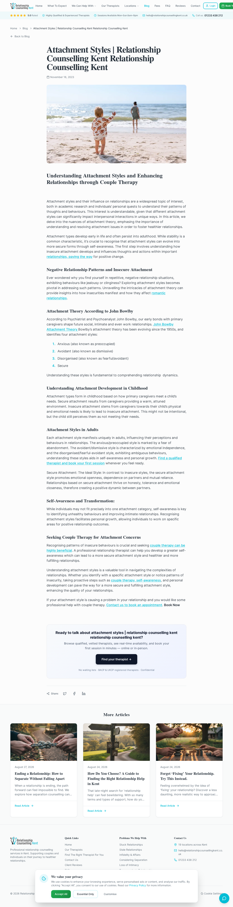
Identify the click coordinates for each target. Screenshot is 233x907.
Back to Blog (22, 36)
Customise (110, 894)
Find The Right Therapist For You (84, 854)
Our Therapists (110, 5)
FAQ (167, 5)
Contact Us (71, 859)
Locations (130, 5)
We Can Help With (82, 5)
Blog (146, 5)
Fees (157, 5)
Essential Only (85, 894)
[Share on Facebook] (74, 693)
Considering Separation (133, 859)
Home (38, 5)
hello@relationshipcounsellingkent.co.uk (200, 852)
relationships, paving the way (69, 257)
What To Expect (57, 5)
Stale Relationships (130, 849)
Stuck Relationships (131, 844)
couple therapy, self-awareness (136, 580)
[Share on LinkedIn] (83, 693)
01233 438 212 (187, 859)
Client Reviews (73, 864)
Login (212, 5)
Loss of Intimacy (129, 864)
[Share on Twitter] (65, 693)
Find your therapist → (116, 659)
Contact (195, 5)
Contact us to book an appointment (134, 605)
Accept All (61, 894)
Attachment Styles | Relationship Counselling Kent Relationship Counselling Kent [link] (80, 28)
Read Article (22, 805)
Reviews (180, 5)
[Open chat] (224, 898)
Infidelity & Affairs (129, 854)
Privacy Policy (137, 885)
